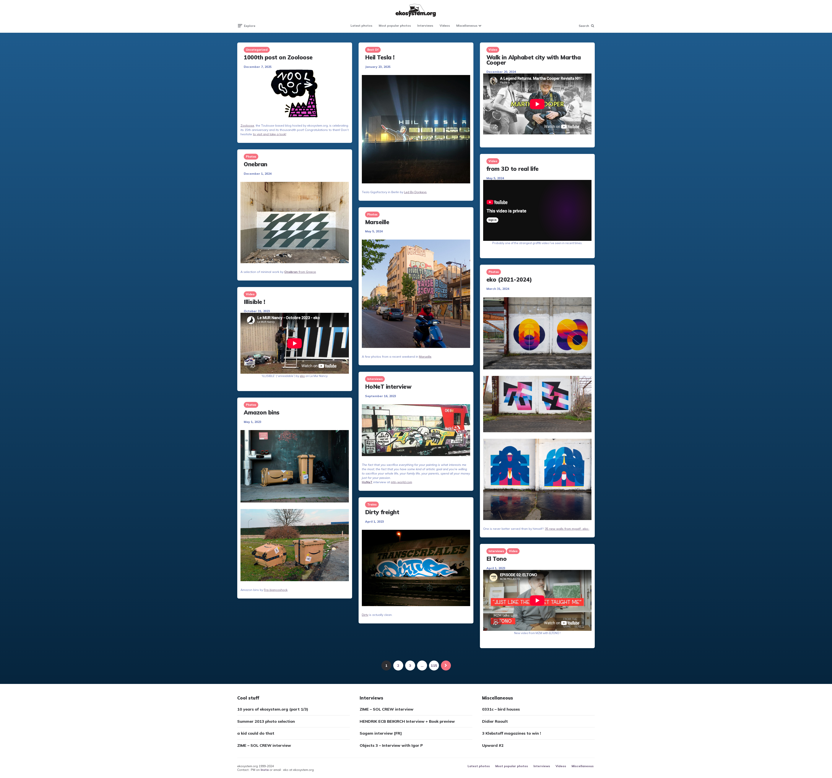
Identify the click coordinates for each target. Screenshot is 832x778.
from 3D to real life (512, 168)
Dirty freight (382, 512)
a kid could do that (255, 733)
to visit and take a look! (269, 134)
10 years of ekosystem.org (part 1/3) (272, 709)
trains (372, 504)
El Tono (496, 558)
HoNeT (367, 482)
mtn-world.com (401, 482)
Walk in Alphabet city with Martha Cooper (533, 60)
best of (373, 49)
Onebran (255, 164)
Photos (251, 156)
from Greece (300, 272)
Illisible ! (254, 301)
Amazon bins (262, 412)
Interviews (425, 26)
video (493, 49)
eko (302, 376)
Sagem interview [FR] (381, 733)
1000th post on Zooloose (278, 57)
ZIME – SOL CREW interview (264, 745)
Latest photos (361, 26)
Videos (445, 26)
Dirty (365, 615)
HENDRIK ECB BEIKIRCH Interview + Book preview (407, 721)
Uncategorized (257, 49)
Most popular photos (395, 26)
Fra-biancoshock (276, 590)
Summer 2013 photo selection (266, 721)
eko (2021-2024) (509, 279)
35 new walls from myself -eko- (567, 529)
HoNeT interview (388, 386)
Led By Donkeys (415, 192)
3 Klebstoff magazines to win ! (511, 733)
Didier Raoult (495, 721)
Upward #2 (493, 745)
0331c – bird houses (501, 709)
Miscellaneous (466, 26)
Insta (265, 770)
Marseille (377, 222)
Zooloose (247, 125)
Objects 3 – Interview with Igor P (391, 745)
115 (434, 665)
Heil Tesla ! (380, 57)
